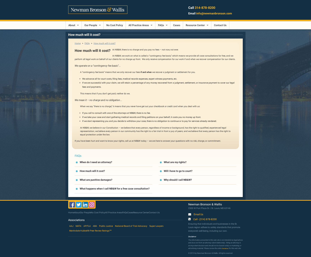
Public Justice (106, 226)
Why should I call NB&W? (178, 179)
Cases (176, 25)
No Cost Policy (114, 25)
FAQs (161, 25)
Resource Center (195, 25)
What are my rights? (175, 162)
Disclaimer (225, 248)
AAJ (71, 226)
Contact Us (220, 25)
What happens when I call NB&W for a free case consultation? (115, 188)
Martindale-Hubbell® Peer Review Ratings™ (90, 230)
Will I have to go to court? (178, 171)
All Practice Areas (139, 25)
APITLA (87, 226)
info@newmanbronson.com (214, 13)
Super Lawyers (156, 226)
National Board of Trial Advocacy (131, 226)
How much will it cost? (105, 43)
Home (78, 43)
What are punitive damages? (96, 179)
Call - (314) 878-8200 (205, 219)
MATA (78, 226)
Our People (90, 25)
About (71, 25)
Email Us (198, 214)
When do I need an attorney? (96, 162)
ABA (95, 226)
